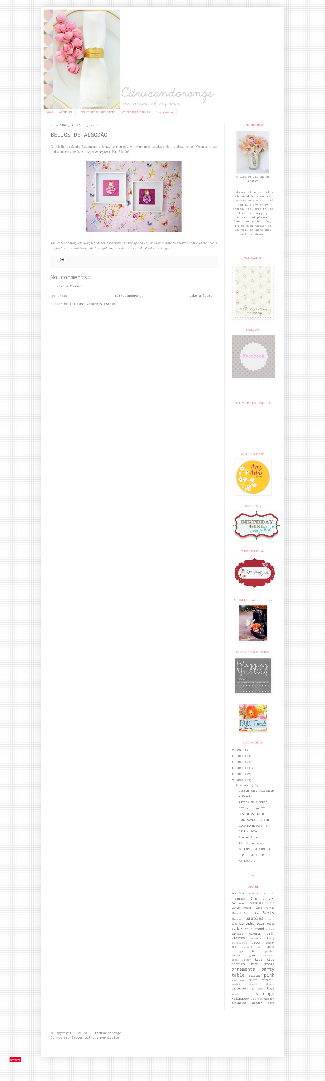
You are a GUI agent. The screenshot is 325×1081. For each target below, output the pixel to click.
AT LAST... (247, 861)
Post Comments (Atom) (96, 304)
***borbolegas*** (252, 808)
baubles (254, 918)
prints (253, 980)
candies (237, 933)
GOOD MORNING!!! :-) (255, 826)
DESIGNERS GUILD (251, 814)
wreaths (236, 1007)
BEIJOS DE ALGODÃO (79, 135)
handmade (268, 956)
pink (269, 975)
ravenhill (267, 980)
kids (258, 960)
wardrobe (256, 999)
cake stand (254, 929)
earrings (237, 951)
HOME (49, 112)
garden (269, 951)
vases (235, 994)
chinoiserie (239, 943)
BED (271, 893)
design (270, 943)
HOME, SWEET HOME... (255, 855)
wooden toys (263, 1003)
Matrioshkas (251, 913)
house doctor (241, 960)
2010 (240, 774)
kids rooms (262, 964)
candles (255, 933)
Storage (236, 919)
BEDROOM (238, 899)
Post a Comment (70, 286)
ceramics (255, 939)
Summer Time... (250, 837)
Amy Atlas (238, 893)
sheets (270, 984)
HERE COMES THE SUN (254, 820)
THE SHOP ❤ (164, 112)
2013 (240, 756)
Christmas (262, 899)
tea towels (257, 989)
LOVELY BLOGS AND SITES (97, 112)
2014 (240, 749)
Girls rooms (241, 908)
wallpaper (240, 999)
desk (234, 947)
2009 (240, 780)
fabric (253, 951)
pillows (255, 975)
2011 (240, 768)
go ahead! (60, 296)
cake (236, 929)
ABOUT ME (66, 112)
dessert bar (252, 947)
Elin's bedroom (250, 843)
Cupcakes (238, 903)
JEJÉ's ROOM (248, 831)
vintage (265, 994)
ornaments (243, 969)
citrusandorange (129, 296)
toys (270, 988)
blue (261, 924)
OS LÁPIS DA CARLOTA (255, 849)
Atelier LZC (257, 894)
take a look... (202, 296)
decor (256, 943)
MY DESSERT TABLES (136, 112)
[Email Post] (61, 259)
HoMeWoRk (245, 796)
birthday (247, 924)
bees (271, 919)
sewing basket (244, 984)
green (253, 955)
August (246, 785)
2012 (240, 762)
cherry (270, 938)
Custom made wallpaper (256, 790)
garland (237, 955)
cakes (270, 929)
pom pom (237, 980)
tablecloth (239, 988)
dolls (270, 947)
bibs (234, 924)
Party (267, 913)
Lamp (259, 908)
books (270, 924)
